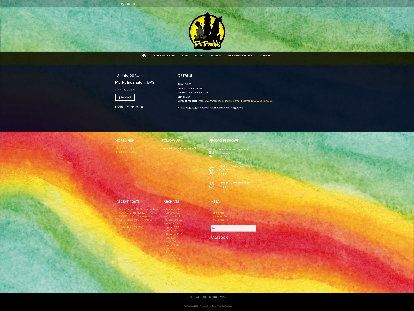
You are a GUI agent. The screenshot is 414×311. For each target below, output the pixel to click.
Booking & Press (240, 55)
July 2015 (171, 277)
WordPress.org (220, 220)
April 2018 (171, 241)
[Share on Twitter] (132, 106)
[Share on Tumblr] (137, 106)
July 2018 (171, 237)
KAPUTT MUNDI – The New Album (135, 216)
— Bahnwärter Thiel (233, 182)
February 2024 (173, 209)
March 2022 (172, 223)
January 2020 (172, 227)
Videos (216, 55)
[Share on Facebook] (128, 106)
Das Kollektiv (164, 55)
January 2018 (172, 245)
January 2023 (172, 212)
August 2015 (172, 273)
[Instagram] (122, 3)
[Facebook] (117, 3)
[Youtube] (128, 3)
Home (144, 56)
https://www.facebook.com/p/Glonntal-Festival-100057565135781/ (236, 100)
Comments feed (220, 216)
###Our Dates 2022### (130, 227)
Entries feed (218, 212)
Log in (216, 209)
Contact (266, 55)
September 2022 (174, 220)
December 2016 (174, 255)
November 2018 (174, 234)
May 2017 (171, 252)
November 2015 (174, 266)
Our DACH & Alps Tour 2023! (133, 212)
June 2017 (171, 248)
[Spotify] (133, 3)
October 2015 (173, 270)
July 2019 (171, 230)
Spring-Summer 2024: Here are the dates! (139, 209)
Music (199, 55)
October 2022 (173, 216)
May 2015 (171, 284)
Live (185, 55)
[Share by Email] (142, 106)
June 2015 (171, 280)
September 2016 (174, 259)
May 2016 (171, 262)
